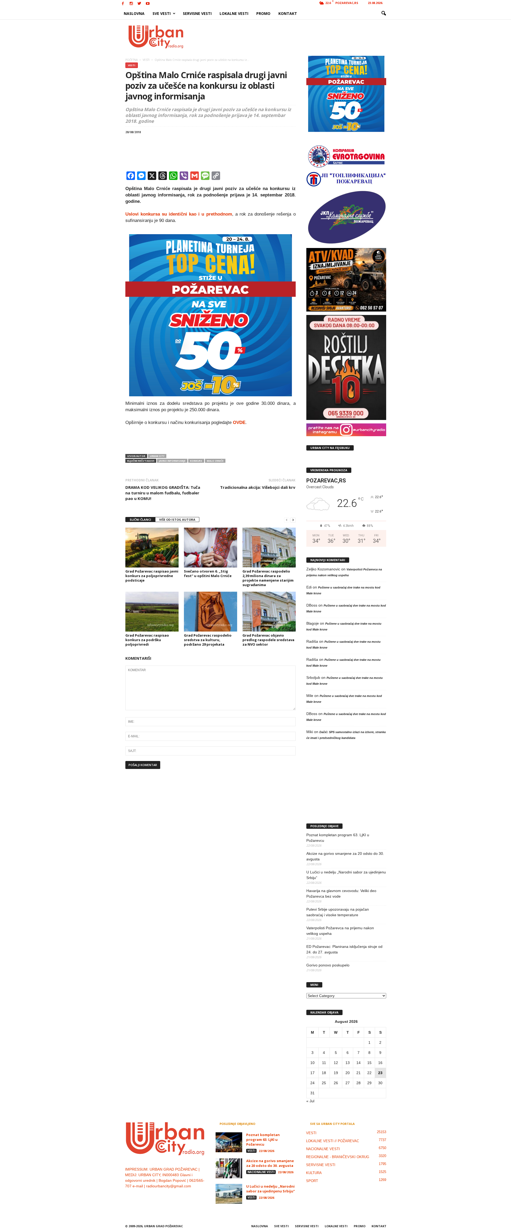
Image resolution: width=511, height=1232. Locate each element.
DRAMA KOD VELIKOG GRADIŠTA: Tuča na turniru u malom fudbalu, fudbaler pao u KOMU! (162, 493)
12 (336, 1063)
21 (358, 1073)
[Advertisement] (295, 37)
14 (358, 1063)
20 (347, 1073)
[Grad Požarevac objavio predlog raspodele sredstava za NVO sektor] (269, 612)
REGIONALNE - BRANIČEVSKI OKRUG (337, 1157)
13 (347, 1063)
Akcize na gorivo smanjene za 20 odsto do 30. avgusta (345, 856)
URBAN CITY (157, 456)
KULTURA (314, 1173)
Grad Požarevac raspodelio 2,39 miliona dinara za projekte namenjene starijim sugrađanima (268, 578)
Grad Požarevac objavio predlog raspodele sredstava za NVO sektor (268, 640)
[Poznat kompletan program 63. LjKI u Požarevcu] (229, 1142)
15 (369, 1063)
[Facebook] (123, 4)
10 (312, 1063)
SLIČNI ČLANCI (140, 520)
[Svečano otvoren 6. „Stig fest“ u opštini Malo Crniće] (210, 547)
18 (324, 1073)
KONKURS (196, 460)
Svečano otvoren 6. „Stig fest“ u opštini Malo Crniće (208, 573)
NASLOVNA (134, 13)
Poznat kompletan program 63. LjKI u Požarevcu (337, 838)
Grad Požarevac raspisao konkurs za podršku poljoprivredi (147, 640)
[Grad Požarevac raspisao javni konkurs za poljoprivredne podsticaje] (152, 547)
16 (380, 1063)
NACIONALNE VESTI (261, 1172)
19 (336, 1073)
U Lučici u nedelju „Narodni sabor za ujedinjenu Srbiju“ (346, 875)
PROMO (263, 13)
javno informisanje (172, 460)
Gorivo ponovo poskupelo (327, 965)
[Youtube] (148, 4)
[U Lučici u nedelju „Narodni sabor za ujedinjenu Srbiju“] (229, 1194)
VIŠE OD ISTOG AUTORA (177, 520)
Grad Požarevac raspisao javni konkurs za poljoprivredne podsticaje (151, 576)
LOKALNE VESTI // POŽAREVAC (332, 1141)
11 (324, 1063)
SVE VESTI (162, 13)
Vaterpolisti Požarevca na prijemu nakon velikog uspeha (340, 931)
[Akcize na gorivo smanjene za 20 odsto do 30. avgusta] (229, 1168)
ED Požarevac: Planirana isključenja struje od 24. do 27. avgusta (344, 949)
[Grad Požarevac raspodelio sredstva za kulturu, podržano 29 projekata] (210, 612)
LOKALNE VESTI (234, 13)
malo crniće (215, 460)
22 (369, 1073)
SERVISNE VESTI (197, 13)
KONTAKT (287, 13)
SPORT (312, 1181)
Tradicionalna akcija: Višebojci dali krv (257, 487)
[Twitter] (139, 4)
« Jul (310, 1101)
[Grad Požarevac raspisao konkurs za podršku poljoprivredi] (152, 612)
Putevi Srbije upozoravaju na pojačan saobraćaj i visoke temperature (337, 912)
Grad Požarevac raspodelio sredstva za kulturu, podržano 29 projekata (208, 640)
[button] (383, 13)
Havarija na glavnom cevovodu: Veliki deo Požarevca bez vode (341, 893)
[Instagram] (131, 4)
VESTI (131, 65)
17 (312, 1073)
